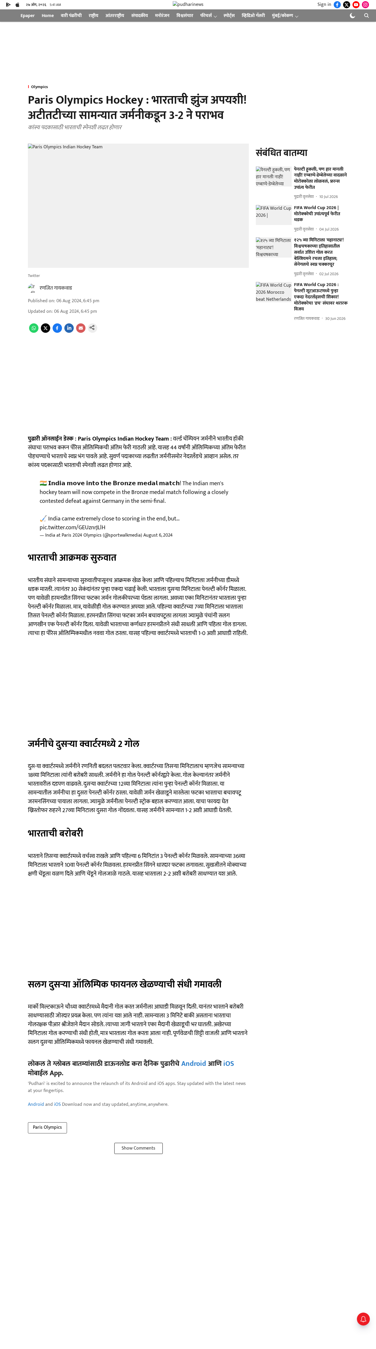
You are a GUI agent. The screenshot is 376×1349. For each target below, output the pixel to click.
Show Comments (138, 1148)
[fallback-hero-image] (274, 177)
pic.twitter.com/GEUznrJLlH (72, 527)
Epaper (28, 16)
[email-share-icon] (80, 331)
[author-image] (32, 288)
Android (193, 1064)
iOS (228, 1064)
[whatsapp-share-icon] (33, 331)
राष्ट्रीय (93, 16)
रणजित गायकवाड (56, 288)
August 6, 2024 (158, 535)
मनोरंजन (162, 16)
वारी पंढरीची (71, 16)
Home (48, 16)
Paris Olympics (47, 1127)
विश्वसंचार (185, 16)
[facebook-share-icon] (57, 331)
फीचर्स (206, 16)
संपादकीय (139, 16)
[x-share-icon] (45, 331)
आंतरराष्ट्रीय (114, 16)
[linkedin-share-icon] (69, 331)
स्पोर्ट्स (229, 16)
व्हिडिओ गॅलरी (253, 16)
